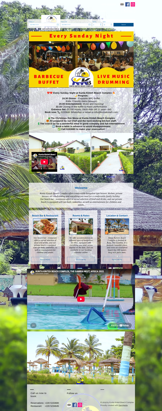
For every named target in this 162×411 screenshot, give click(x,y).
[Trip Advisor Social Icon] (122, 4)
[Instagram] (133, 4)
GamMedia (123, 405)
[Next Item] (129, 153)
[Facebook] (127, 4)
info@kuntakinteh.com (106, 112)
